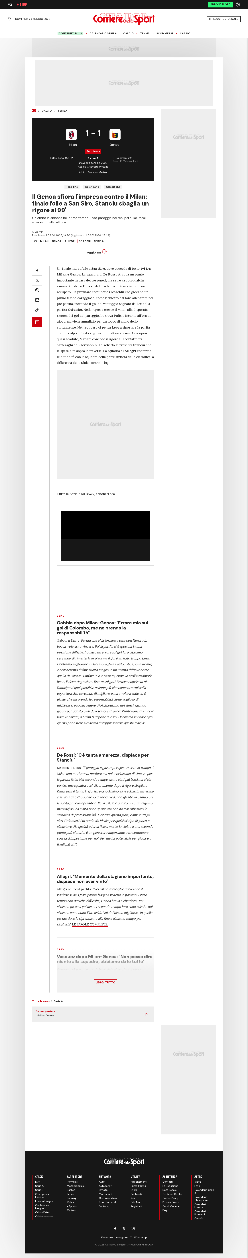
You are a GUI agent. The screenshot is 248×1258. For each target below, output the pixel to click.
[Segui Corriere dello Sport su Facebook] (115, 1228)
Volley (70, 1202)
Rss (133, 1198)
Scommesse (165, 33)
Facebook (107, 1237)
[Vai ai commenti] (37, 322)
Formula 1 (72, 1181)
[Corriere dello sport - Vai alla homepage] (124, 19)
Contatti (167, 1181)
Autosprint (105, 1185)
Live (23, 4)
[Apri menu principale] (9, 4)
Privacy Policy (170, 1202)
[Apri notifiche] (9, 19)
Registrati (136, 1206)
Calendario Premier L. (200, 1213)
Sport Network (108, 1202)
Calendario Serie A (103, 33)
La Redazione (170, 1185)
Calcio (128, 33)
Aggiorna (94, 252)
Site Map (136, 1202)
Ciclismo (72, 1210)
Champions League (42, 1195)
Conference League (42, 1206)
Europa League (44, 1201)
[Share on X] (37, 280)
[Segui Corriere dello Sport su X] (124, 1228)
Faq (164, 1210)
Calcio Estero (43, 1212)
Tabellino (72, 186)
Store (134, 1189)
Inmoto (103, 1189)
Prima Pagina (138, 1185)
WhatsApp (140, 1237)
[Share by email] (37, 300)
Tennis (145, 33)
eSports (72, 1206)
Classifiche (113, 186)
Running (71, 1198)
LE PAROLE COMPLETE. (90, 924)
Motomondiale (76, 1185)
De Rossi (85, 241)
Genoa (56, 241)
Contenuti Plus (70, 33)
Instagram (122, 1237)
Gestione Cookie (172, 1194)
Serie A (62, 110)
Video (197, 1181)
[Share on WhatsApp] (37, 290)
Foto (197, 1185)
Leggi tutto (105, 982)
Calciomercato (44, 1216)
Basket (71, 1189)
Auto (102, 1181)
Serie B (39, 1189)
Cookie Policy (170, 1198)
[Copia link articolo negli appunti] (37, 310)
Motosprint (105, 1194)
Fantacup (104, 1206)
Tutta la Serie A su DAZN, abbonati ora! (86, 494)
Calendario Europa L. (200, 1206)
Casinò (185, 33)
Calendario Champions (201, 1198)
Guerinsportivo (108, 1198)
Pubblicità (137, 1194)
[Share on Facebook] (37, 270)
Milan (44, 241)
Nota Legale (169, 1189)
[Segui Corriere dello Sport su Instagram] (133, 1228)
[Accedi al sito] (238, 4)
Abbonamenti (139, 1181)
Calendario (92, 186)
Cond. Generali (171, 1206)
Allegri (69, 241)
